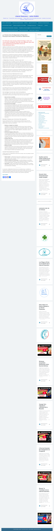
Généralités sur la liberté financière (43, 22)
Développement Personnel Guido (44, 113)
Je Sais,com (40, 123)
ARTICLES (25, 22)
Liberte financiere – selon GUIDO (27, 16)
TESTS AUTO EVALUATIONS (24, 30)
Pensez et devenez (41, 117)
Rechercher (39, 34)
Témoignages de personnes (31, 25)
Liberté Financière (41, 115)
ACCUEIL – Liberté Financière (6, 22)
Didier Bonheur (41, 127)
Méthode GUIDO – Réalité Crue (34, 30)
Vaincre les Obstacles (42, 116)
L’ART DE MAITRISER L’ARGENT (7, 25)
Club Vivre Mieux (41, 121)
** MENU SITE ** (40, 25)
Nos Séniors (40, 124)
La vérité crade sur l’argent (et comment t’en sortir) (10, 30)
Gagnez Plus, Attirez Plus (33, 22)
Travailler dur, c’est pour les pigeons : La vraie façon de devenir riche (29, 27)
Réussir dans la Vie (41, 119)
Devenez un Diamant (42, 118)
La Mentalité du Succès (42, 122)
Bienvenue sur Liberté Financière (18, 22)
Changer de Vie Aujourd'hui (43, 120)
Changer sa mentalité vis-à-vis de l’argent (19, 25)
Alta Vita (40, 114)
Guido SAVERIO (5, 174)
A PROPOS (46, 25)
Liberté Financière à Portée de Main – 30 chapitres (10, 27)
